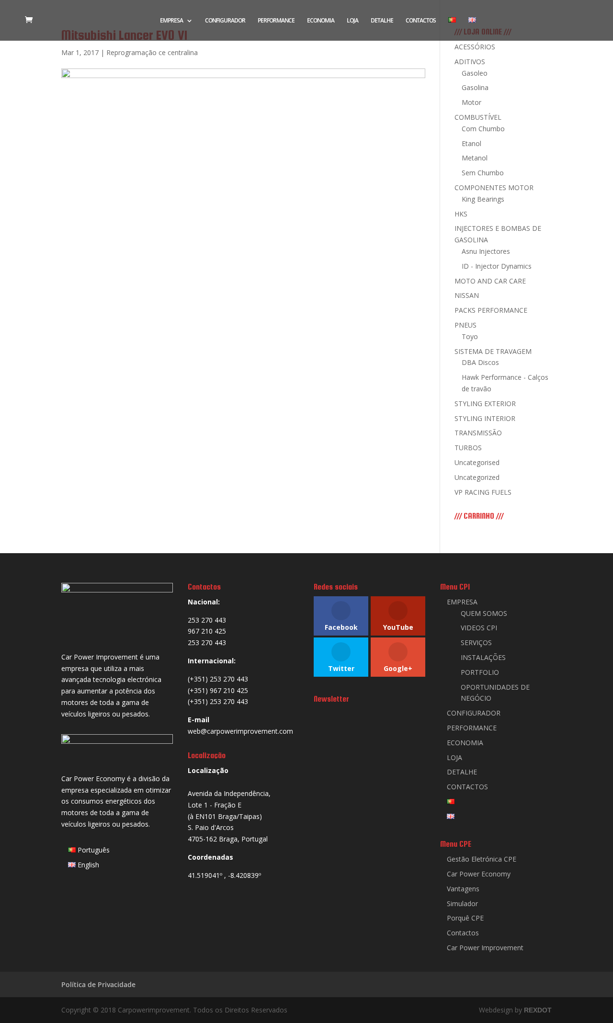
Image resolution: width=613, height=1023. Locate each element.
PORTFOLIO (480, 672)
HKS (460, 213)
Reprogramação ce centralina (152, 52)
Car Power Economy (479, 873)
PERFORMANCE (276, 20)
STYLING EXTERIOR (485, 403)
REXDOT (538, 1010)
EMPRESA (171, 20)
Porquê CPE (465, 917)
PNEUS (465, 325)
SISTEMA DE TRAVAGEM (493, 351)
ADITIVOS (469, 61)
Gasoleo (475, 73)
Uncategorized (476, 477)
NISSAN (466, 295)
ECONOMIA (320, 20)
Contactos (463, 932)
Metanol (475, 157)
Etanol (471, 143)
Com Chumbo (483, 128)
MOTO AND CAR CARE (490, 280)
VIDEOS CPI (479, 627)
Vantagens (463, 888)
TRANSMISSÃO (478, 432)
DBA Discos (480, 362)
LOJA (352, 20)
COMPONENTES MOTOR (494, 187)
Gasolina (475, 87)
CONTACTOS (421, 20)
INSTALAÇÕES (483, 657)
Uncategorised (476, 462)
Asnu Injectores (486, 251)
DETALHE (382, 20)
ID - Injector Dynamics (497, 266)
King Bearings (483, 199)
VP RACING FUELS (482, 492)
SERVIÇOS (476, 642)
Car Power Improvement (485, 947)
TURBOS (468, 447)
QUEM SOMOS (484, 613)
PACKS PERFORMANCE (490, 310)
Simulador (462, 903)
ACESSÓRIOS (474, 46)
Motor (471, 102)
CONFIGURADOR (225, 20)
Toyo (470, 336)
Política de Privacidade (98, 984)
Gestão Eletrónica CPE (481, 859)
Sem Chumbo (483, 172)
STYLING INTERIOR (484, 418)
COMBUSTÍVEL (477, 117)
